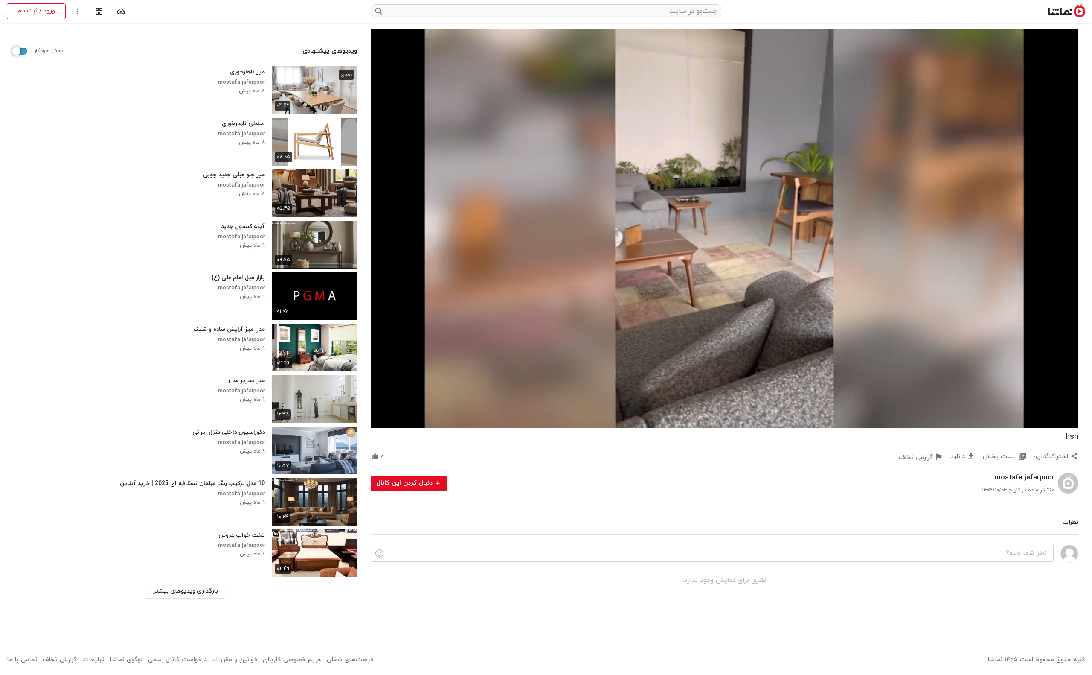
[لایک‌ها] (391, 457)
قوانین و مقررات (234, 660)
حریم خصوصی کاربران (292, 660)
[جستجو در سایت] (379, 11)
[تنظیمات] (77, 11)
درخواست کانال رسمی (177, 660)
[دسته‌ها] (99, 11)
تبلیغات (93, 660)
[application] (724, 228)
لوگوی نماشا (126, 660)
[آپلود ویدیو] (120, 11)
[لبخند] (379, 554)
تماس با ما (22, 660)
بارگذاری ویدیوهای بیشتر (185, 591)
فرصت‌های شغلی (350, 660)
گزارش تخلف (60, 660)
